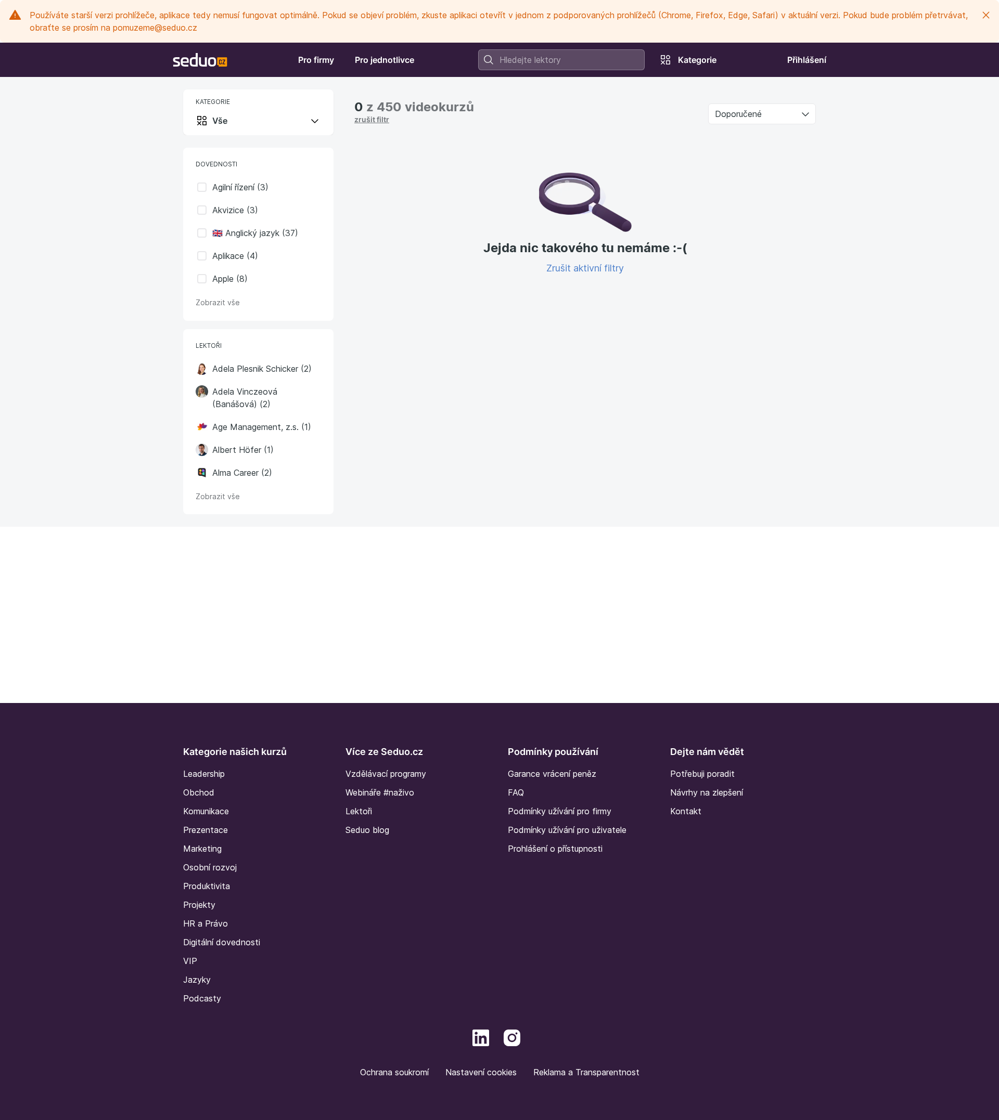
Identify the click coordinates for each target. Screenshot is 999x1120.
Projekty (199, 905)
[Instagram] (512, 1037)
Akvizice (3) (235, 210)
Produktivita (206, 886)
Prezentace (205, 830)
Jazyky (197, 979)
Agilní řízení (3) (240, 187)
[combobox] (561, 59)
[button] (202, 368)
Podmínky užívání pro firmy (559, 811)
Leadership (204, 774)
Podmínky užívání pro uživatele (567, 830)
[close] (986, 15)
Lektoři (358, 811)
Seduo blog (367, 830)
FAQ (516, 792)
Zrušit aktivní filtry (585, 268)
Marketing (202, 848)
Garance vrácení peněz (552, 774)
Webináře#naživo (379, 792)
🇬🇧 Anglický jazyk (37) (255, 233)
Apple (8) (230, 279)
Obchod (198, 792)
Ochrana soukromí (394, 1072)
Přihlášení (806, 60)
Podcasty (202, 998)
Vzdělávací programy (385, 774)
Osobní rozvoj (210, 867)
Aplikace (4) (235, 256)
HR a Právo (205, 923)
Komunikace (206, 811)
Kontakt (685, 811)
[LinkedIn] (480, 1037)
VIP (190, 961)
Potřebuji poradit (702, 774)
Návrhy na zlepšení (706, 792)
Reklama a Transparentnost (586, 1072)
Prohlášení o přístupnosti (555, 848)
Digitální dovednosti (221, 942)
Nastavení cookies (481, 1072)
